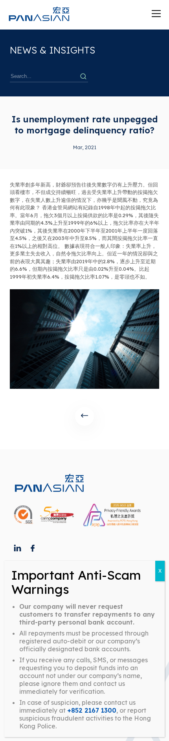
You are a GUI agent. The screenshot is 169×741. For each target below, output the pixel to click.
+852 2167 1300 (91, 710)
